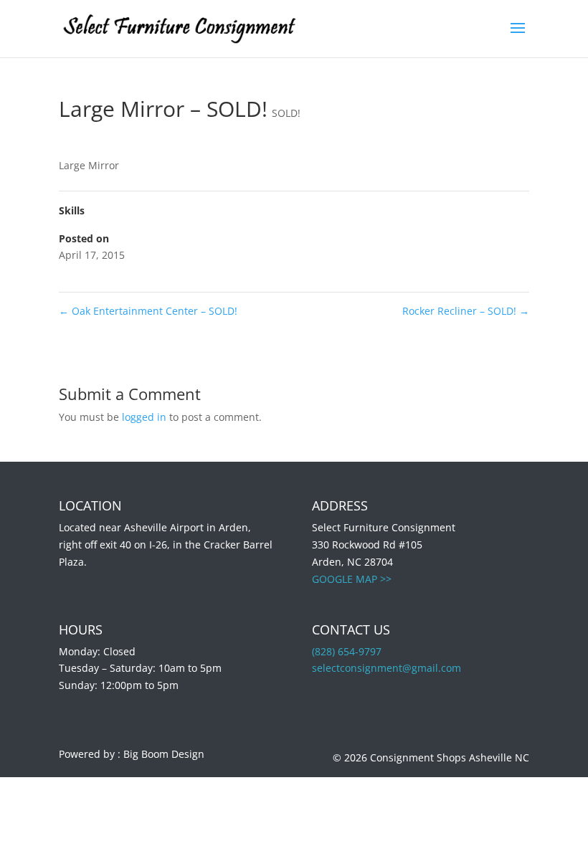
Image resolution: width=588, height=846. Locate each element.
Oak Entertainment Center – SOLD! (148, 311)
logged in (144, 417)
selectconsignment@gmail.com (386, 668)
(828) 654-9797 (346, 651)
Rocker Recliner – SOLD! (465, 311)
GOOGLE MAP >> (352, 579)
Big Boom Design (163, 754)
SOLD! (286, 113)
